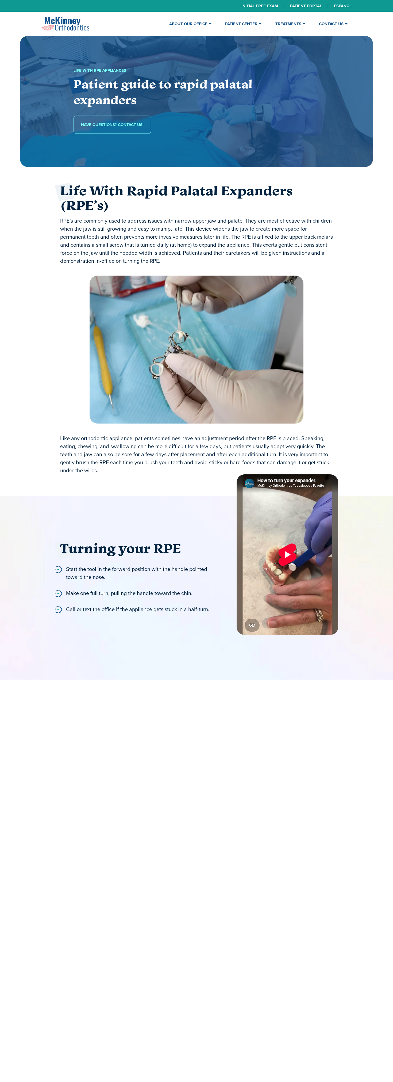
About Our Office (188, 24)
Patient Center (241, 24)
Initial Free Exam (259, 6)
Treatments (288, 24)
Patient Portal (306, 6)
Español (343, 6)
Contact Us (331, 24)
